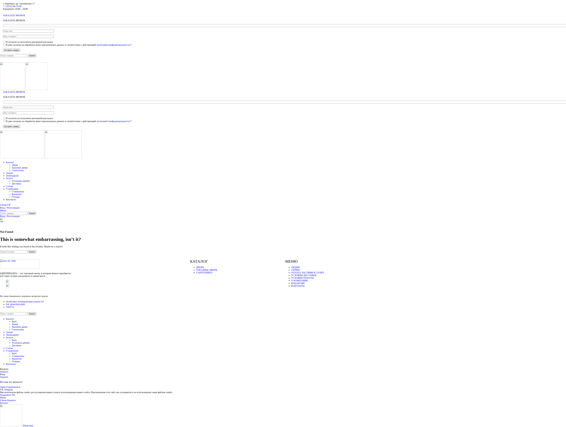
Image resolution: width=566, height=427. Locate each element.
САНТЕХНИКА (204, 272)
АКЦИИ (295, 267)
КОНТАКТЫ (298, 286)
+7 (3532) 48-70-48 (12, 6)
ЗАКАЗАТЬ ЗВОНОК (14, 15)
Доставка (16, 183)
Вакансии (17, 194)
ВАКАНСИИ (298, 283)
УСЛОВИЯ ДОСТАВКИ (303, 275)
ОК (13, 395)
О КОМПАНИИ (299, 280)
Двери (15, 165)
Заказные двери (20, 167)
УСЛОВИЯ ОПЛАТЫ (302, 278)
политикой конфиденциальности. (113, 45)
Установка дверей (21, 181)
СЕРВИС (296, 270)
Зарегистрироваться (10, 387)
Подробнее (6, 395)
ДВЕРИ (200, 267)
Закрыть (4, 371)
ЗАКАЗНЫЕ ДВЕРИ (206, 270)
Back (14, 321)
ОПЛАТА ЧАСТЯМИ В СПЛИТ (307, 272)
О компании (18, 191)
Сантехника (18, 170)
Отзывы (16, 197)
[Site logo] (13, 89)
